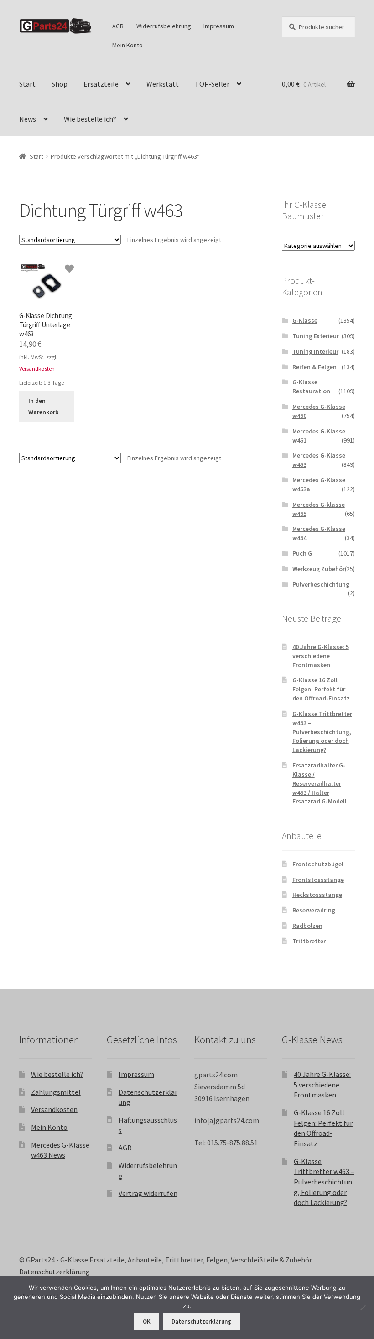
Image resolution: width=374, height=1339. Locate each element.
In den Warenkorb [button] (43, 406)
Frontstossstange (318, 880)
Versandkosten (37, 368)
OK (147, 1321)
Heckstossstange (317, 895)
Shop (60, 83)
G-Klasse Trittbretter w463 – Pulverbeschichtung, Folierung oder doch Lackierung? (322, 732)
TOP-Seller (212, 83)
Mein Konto (127, 45)
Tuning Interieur (315, 351)
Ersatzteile (101, 83)
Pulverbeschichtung (320, 584)
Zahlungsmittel (56, 1092)
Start (27, 83)
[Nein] (362, 1307)
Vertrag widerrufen (148, 1193)
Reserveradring (313, 910)
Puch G (302, 553)
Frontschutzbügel (317, 864)
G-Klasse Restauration (311, 386)
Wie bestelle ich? (90, 119)
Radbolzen (307, 926)
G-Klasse (304, 320)
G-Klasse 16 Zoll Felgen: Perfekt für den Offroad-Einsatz (321, 689)
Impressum (218, 26)
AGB (118, 26)
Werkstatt (162, 83)
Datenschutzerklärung (54, 1271)
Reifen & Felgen (314, 367)
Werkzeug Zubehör (318, 569)
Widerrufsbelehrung (163, 26)
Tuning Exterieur (315, 336)
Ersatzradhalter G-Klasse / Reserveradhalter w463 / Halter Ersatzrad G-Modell (319, 783)
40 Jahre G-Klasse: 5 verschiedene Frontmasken (320, 656)
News (27, 119)
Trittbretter (309, 941)
